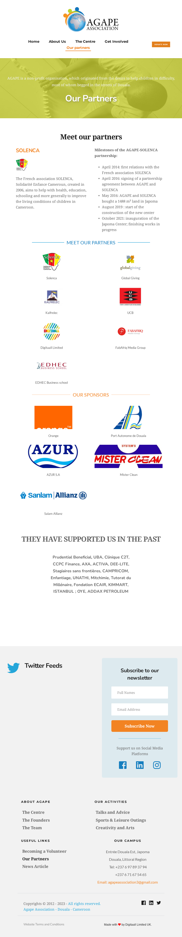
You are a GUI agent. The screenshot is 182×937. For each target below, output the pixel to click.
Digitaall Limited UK (138, 924)
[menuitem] (34, 41)
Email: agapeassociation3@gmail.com (127, 882)
